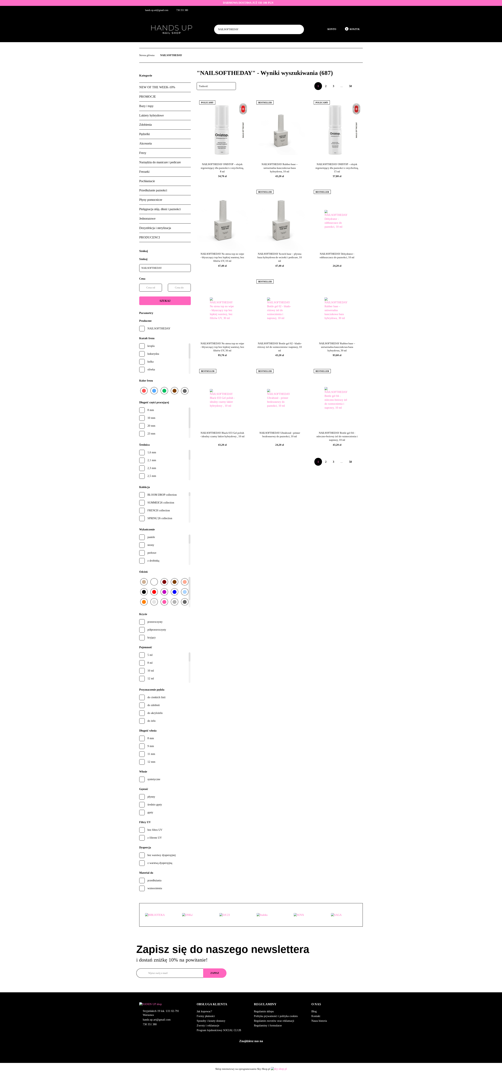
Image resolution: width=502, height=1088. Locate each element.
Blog (314, 1011)
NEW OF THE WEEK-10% (157, 87)
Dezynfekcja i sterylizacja (155, 228)
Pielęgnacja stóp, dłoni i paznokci (160, 209)
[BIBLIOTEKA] (158, 915)
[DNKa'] (195, 915)
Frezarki (144, 171)
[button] (222, 1004)
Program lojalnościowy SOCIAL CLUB (219, 1030)
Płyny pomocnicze (150, 199)
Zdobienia (145, 124)
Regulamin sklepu (264, 1011)
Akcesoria (145, 143)
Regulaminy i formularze (268, 1025)
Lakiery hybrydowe (151, 115)
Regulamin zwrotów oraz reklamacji (274, 1020)
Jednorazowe (147, 218)
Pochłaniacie (147, 181)
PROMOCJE (147, 96)
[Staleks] (269, 915)
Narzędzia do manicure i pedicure (160, 162)
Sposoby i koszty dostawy (211, 1020)
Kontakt (315, 1016)
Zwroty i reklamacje (208, 1025)
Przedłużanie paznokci (153, 190)
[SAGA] (344, 915)
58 (350, 86)
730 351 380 (150, 1024)
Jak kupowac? (204, 1011)
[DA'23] (232, 915)
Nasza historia (319, 1020)
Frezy (142, 153)
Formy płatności (206, 1016)
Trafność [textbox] (203, 86)
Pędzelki (144, 134)
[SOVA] (307, 915)
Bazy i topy (146, 106)
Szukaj (165, 300)
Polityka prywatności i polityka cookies (276, 1016)
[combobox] (216, 86)
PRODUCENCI (149, 237)
